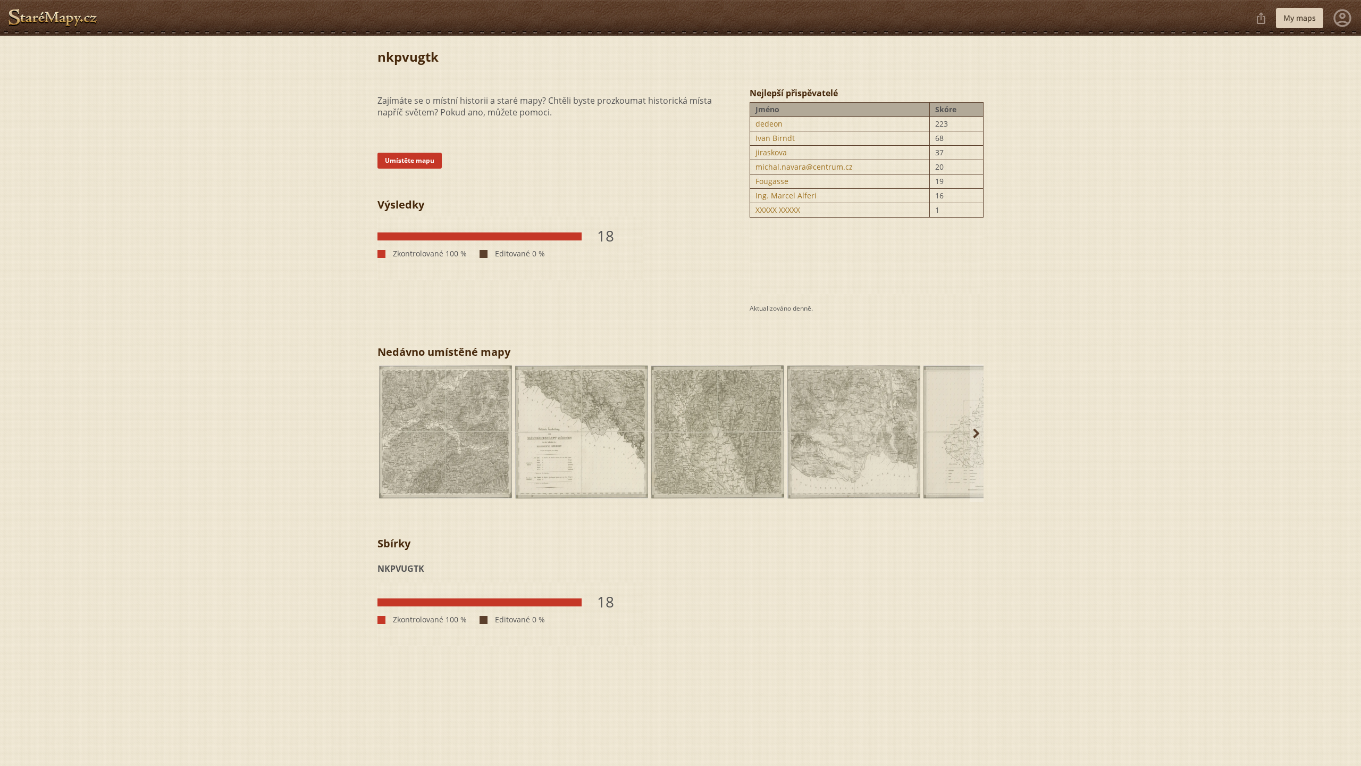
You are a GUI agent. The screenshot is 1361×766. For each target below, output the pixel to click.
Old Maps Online (57, 18)
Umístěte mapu (409, 160)
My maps (1299, 18)
